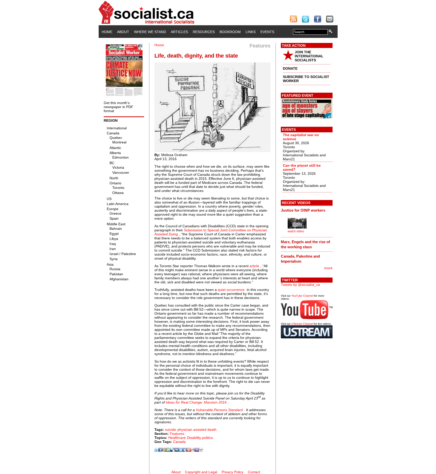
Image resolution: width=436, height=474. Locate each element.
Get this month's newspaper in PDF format (118, 107)
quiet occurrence (231, 290)
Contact (254, 472)
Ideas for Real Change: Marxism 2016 (196, 402)
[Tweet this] (156, 450)
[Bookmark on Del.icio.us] (173, 450)
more (328, 268)
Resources (204, 32)
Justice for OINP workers (303, 210)
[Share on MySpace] (185, 450)
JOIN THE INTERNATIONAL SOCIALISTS (309, 56)
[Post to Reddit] (193, 450)
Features (177, 434)
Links (251, 32)
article (254, 266)
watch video (296, 231)
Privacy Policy (232, 472)
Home (107, 32)
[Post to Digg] (177, 450)
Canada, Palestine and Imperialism (300, 258)
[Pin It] (189, 450)
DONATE (290, 68)
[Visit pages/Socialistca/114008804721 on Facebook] (160, 450)
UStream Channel (302, 323)
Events (267, 32)
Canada (179, 442)
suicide (170, 430)
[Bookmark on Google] (164, 450)
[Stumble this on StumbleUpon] (169, 450)
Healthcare (177, 438)
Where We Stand (150, 32)
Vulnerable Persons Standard (219, 410)
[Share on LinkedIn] (181, 450)
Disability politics (200, 438)
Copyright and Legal (201, 472)
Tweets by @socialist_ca (300, 285)
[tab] (307, 210)
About (123, 32)
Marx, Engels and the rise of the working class (305, 244)
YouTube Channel (302, 295)
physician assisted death (196, 430)
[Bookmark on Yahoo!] (197, 450)
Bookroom (230, 32)
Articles (179, 32)
